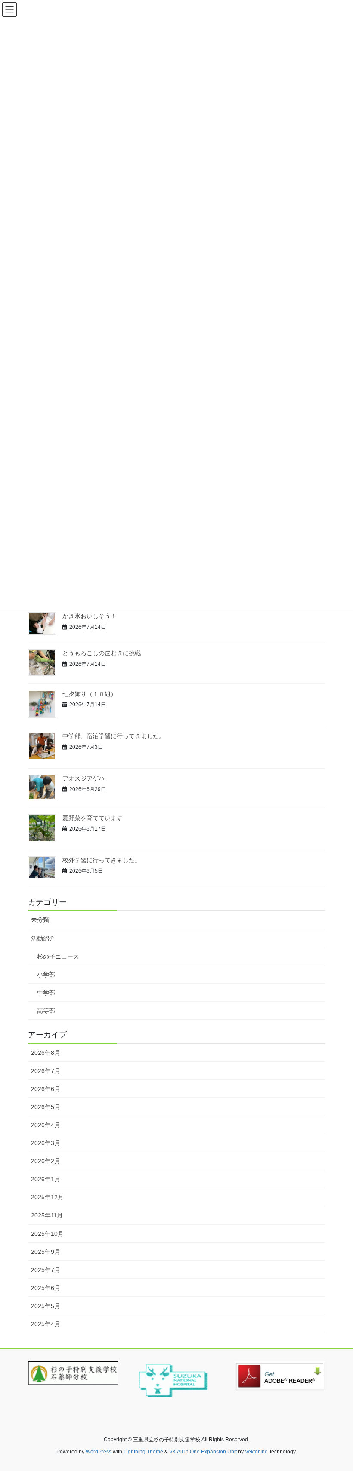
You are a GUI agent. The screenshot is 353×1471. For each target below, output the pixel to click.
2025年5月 (45, 1305)
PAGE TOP (337, 1419)
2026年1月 (45, 1179)
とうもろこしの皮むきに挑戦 (101, 653)
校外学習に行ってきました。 (101, 860)
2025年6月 (45, 1287)
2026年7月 (45, 1070)
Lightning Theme (143, 1452)
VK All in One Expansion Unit (203, 1452)
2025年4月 (45, 1324)
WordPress (98, 1452)
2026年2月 (45, 1161)
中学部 (46, 992)
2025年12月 (47, 1197)
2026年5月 (45, 1106)
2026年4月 (45, 1125)
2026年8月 (45, 1052)
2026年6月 (45, 1088)
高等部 (46, 1010)
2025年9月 (45, 1251)
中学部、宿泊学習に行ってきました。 (113, 735)
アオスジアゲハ (83, 778)
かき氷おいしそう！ (89, 616)
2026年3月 (45, 1143)
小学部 (46, 974)
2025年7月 (45, 1269)
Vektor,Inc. (257, 1452)
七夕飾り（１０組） (89, 693)
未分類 (40, 919)
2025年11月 (47, 1215)
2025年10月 (47, 1233)
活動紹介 (43, 938)
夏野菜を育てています (92, 818)
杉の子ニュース (58, 956)
